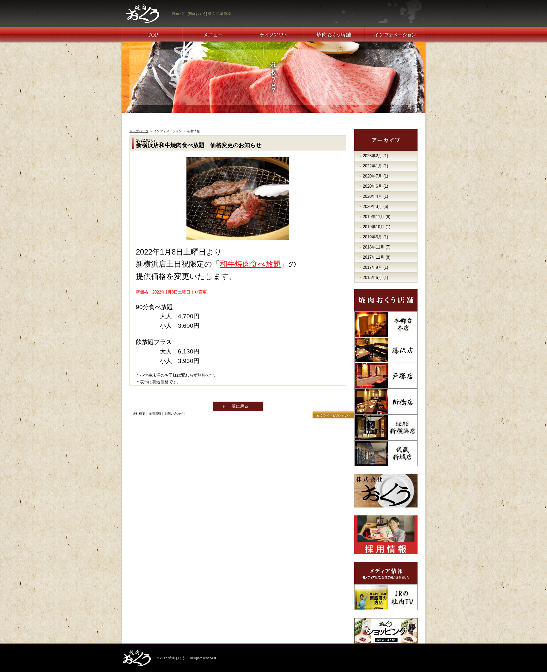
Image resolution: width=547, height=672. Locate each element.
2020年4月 (372, 196)
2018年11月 (373, 247)
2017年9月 (372, 267)
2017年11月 (373, 257)
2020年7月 (372, 176)
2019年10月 (373, 226)
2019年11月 (373, 216)
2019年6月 (372, 237)
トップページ (138, 131)
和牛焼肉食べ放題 (250, 264)
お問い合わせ (173, 413)
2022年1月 (372, 166)
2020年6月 (372, 186)
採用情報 (154, 413)
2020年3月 (372, 206)
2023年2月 (372, 155)
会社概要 (139, 413)
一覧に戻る (238, 406)
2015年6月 (372, 277)
